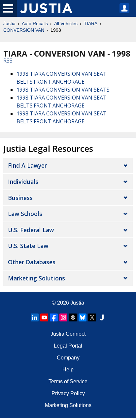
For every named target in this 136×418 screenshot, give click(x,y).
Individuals (23, 182)
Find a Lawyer (27, 165)
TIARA (90, 23)
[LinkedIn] (35, 317)
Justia (9, 23)
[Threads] (73, 317)
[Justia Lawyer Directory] (102, 317)
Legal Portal (68, 346)
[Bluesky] (82, 317)
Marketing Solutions (36, 278)
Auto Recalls (35, 23)
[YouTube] (44, 317)
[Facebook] (54, 317)
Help (68, 369)
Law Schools (25, 214)
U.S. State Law (28, 246)
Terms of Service (68, 381)
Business (20, 198)
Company (68, 357)
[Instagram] (63, 317)
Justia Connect (68, 334)
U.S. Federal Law (31, 230)
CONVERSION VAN (23, 30)
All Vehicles (66, 23)
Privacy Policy (68, 393)
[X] (92, 317)
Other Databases (31, 262)
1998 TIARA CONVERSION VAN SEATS (63, 89)
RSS (8, 60)
